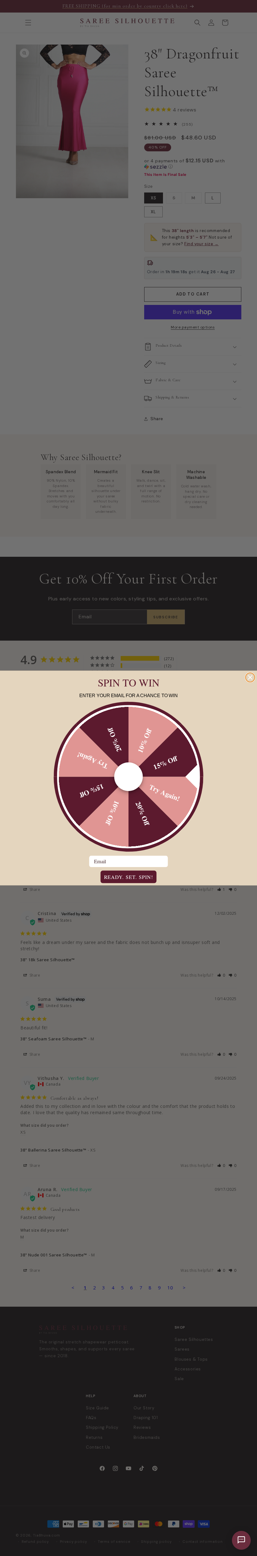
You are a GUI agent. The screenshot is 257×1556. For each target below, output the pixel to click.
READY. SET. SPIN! (128, 876)
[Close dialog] (250, 677)
